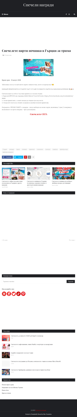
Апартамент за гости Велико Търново (12, 387)
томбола (55, 149)
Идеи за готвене (6, 393)
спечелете (40, 149)
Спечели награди (38, 5)
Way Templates (47, 414)
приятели (31, 149)
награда (11, 149)
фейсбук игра (64, 149)
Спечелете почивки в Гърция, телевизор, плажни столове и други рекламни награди (37, 183)
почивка (24, 149)
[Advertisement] (38, 35)
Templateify (34, 414)
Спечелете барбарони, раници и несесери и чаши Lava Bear (30, 370)
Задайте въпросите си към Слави (22, 353)
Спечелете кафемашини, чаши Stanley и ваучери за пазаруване (32, 344)
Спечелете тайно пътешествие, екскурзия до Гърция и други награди (12, 183)
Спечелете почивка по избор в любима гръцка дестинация (62, 182)
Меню (6, 14)
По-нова (5, 240)
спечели (47, 149)
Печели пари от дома (8, 384)
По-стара (71, 240)
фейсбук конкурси (8, 152)
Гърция (5, 149)
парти (18, 149)
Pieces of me (5, 390)
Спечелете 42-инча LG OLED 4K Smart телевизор (27, 336)
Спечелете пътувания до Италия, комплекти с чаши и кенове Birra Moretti (36, 361)
